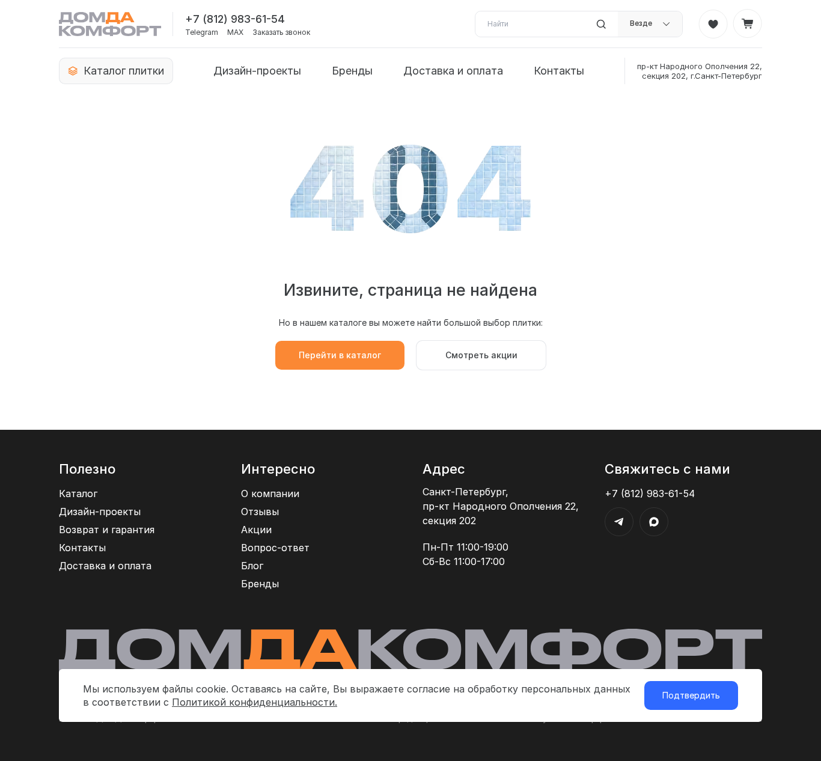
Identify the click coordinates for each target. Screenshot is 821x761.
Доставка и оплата (453, 70)
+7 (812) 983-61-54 (235, 19)
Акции (256, 530)
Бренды (352, 70)
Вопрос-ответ (275, 548)
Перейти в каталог (340, 355)
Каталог (78, 493)
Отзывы (260, 512)
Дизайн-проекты (257, 70)
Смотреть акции (481, 355)
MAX (235, 32)
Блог (252, 566)
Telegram (201, 32)
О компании (270, 493)
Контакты (559, 70)
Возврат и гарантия (106, 530)
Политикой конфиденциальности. (254, 702)
